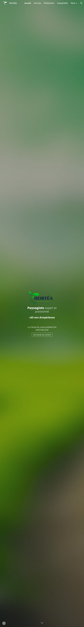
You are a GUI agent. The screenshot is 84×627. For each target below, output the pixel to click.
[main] (41, 313)
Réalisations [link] (49, 3)
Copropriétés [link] (62, 3)
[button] (81, 3)
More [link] (73, 3)
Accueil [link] (27, 3)
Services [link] (37, 3)
